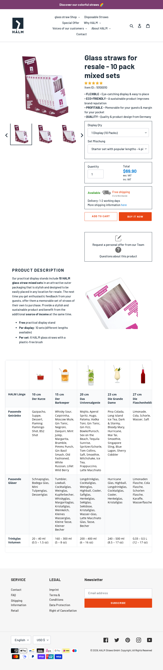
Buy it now (135, 216)
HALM (102, 650)
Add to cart (101, 216)
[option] (21, 135)
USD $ (41, 640)
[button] (93, 83)
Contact (16, 589)
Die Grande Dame (115, 401)
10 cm (36, 394)
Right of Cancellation (63, 610)
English (20, 640)
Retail (15, 610)
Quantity (93, 166)
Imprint (54, 589)
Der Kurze (38, 399)
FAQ (13, 595)
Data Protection (59, 605)
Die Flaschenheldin (143, 401)
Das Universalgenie (90, 401)
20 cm (84, 394)
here (124, 205)
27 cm (137, 394)
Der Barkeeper (62, 401)
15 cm (59, 394)
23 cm (112, 394)
